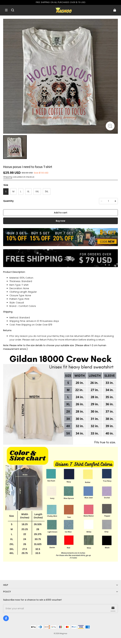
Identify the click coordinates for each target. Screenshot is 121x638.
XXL (37, 191)
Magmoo (63, 633)
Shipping (7, 177)
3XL (46, 191)
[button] (6, 10)
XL (28, 191)
